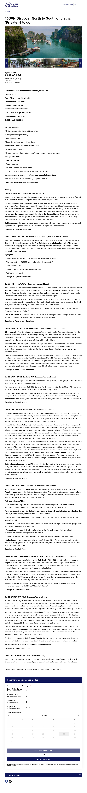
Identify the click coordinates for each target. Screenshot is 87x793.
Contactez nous (14, 775)
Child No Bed (13, 701)
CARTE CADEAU (43, 759)
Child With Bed (14, 695)
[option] (14, 63)
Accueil (7, 12)
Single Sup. (13, 707)
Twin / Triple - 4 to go (14, 690)
